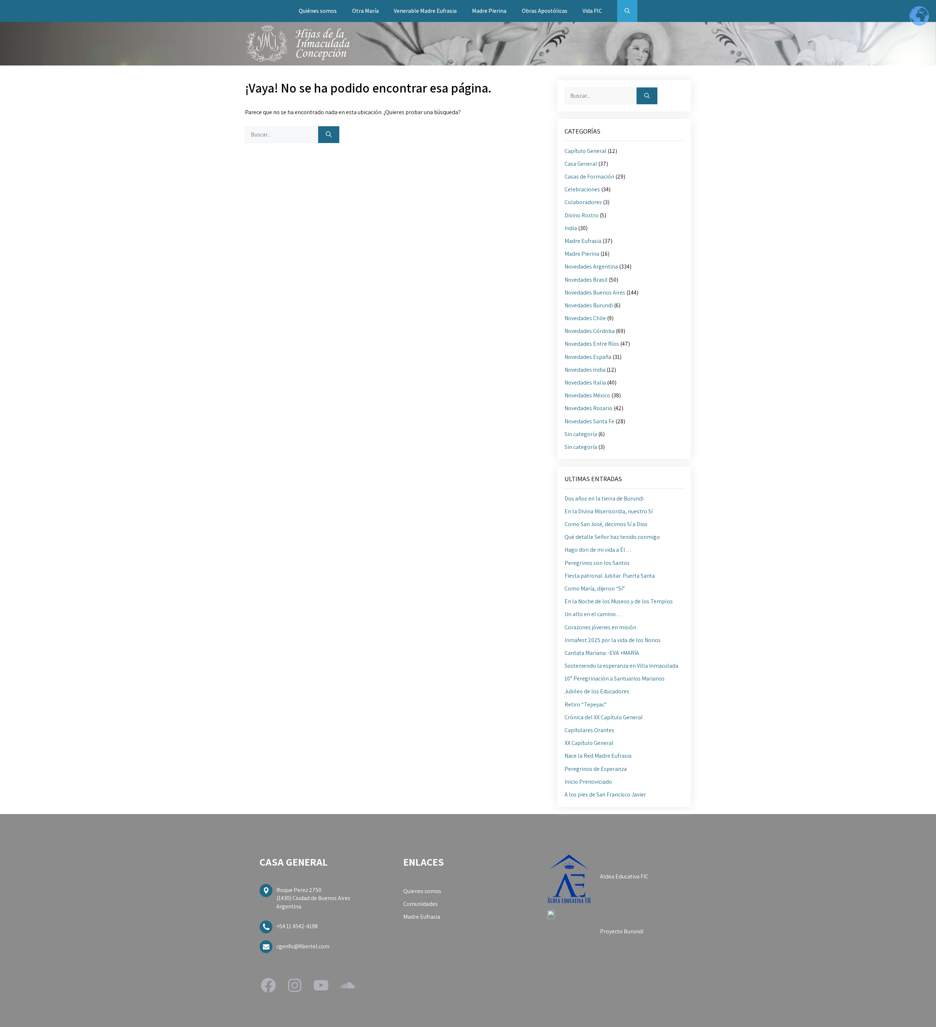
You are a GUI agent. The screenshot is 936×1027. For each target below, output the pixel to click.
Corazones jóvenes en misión (600, 627)
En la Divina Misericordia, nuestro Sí (609, 511)
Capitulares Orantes (589, 730)
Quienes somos (422, 891)
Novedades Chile (585, 318)
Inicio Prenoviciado (588, 782)
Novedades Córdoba (590, 331)
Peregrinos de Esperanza (596, 769)
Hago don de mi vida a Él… (598, 550)
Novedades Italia (585, 382)
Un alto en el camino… (593, 614)
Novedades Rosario (588, 408)
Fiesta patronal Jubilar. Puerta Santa (610, 576)
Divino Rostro (582, 215)
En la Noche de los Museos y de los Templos (619, 601)
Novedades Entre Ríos (592, 344)
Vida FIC (592, 11)
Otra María (365, 11)
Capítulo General (586, 151)
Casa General (581, 164)
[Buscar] (328, 134)
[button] (627, 11)
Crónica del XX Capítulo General (604, 717)
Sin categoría (581, 434)
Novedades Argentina (591, 266)
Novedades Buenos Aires (595, 292)
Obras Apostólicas (544, 11)
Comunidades (420, 904)
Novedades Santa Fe (589, 421)
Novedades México (587, 395)
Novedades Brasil (586, 280)
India (571, 228)
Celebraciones (582, 189)
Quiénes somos (318, 11)
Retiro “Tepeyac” (586, 704)
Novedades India (585, 370)
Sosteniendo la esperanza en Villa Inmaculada (621, 666)
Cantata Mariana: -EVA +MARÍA (602, 653)
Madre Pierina (489, 11)
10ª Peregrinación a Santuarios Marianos (615, 678)
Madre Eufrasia (583, 241)
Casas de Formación (589, 176)
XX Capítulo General (589, 743)
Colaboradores (583, 202)
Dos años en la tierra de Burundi (604, 498)
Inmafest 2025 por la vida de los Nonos (613, 640)
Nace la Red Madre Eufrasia (598, 756)
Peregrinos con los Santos (597, 563)
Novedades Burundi (589, 305)
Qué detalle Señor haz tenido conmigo (612, 537)
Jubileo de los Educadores (597, 691)
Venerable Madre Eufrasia (425, 11)
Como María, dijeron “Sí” (595, 588)
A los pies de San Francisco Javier (605, 794)
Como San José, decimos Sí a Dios (606, 524)
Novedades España (588, 357)
